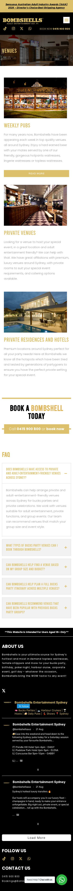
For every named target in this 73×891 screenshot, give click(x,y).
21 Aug (39, 729)
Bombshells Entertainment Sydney (39, 724)
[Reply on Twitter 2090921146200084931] (15, 824)
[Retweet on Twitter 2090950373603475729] (23, 770)
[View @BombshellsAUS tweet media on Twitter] (21, 761)
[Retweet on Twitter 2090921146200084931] (23, 824)
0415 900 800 (29, 428)
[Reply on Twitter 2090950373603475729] (15, 770)
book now (55, 428)
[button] (66, 20)
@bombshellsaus (22, 729)
